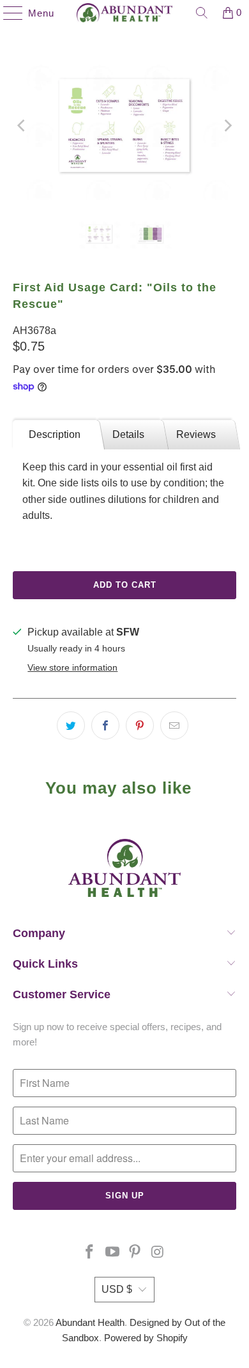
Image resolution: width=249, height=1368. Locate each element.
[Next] (226, 125)
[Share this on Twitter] (71, 725)
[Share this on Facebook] (105, 725)
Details (128, 434)
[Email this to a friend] (174, 725)
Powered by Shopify (146, 1337)
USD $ (117, 1289)
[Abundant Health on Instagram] (158, 1253)
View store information (72, 668)
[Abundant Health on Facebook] (90, 1253)
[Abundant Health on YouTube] (112, 1253)
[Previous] (22, 125)
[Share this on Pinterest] (140, 725)
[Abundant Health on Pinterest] (135, 1253)
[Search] (202, 12)
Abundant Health (90, 1322)
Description (54, 434)
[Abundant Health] (125, 12)
